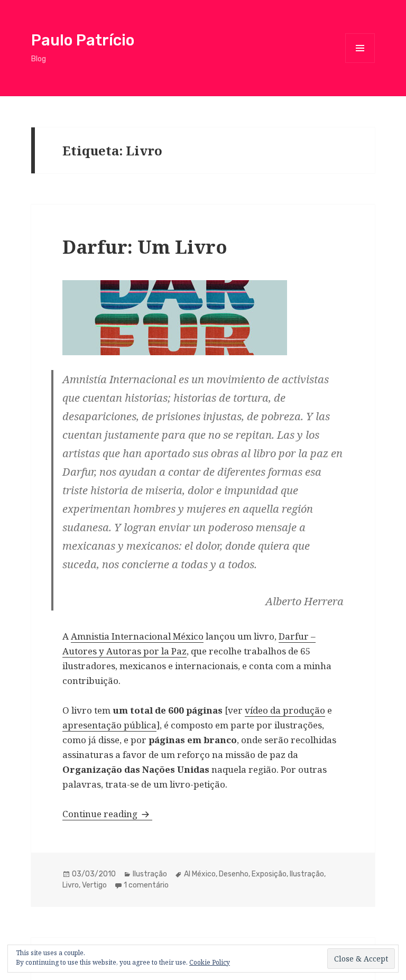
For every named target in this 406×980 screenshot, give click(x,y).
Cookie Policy (209, 962)
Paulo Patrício (82, 40)
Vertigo (94, 885)
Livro (70, 885)
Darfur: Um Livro (144, 246)
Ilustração (150, 874)
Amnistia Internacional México (137, 636)
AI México (200, 874)
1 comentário (146, 885)
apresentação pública (109, 725)
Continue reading (107, 814)
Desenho (233, 874)
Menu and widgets (360, 62)
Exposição (269, 874)
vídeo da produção (285, 710)
